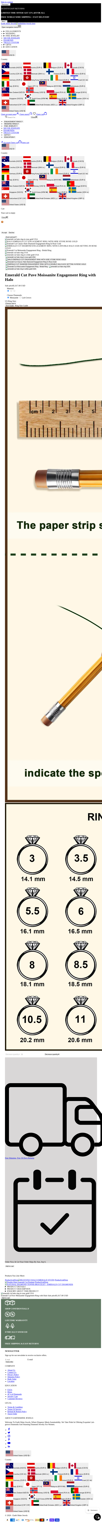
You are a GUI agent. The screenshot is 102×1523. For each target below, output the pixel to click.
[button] (51, 1268)
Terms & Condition (15, 1407)
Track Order (12, 1414)
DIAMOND (8, 40)
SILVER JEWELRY (11, 38)
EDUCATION (11, 47)
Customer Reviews (14, 1399)
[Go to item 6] (59, 267)
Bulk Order (11, 1379)
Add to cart (10, 1266)
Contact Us (11, 1372)
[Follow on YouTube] (8, 1444)
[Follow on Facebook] (8, 1430)
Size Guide (10, 306)
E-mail (30, 1359)
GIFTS (8, 45)
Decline (11, 233)
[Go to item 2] (36, 259)
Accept (4, 233)
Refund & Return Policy (17, 1411)
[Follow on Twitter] (8, 1433)
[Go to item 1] (20, 257)
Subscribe (9, 1362)
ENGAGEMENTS (13, 31)
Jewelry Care (12, 1396)
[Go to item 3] (31, 262)
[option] (12, 65)
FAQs (9, 1390)
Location (10, 1381)
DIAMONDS (8, 130)
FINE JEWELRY (13, 36)
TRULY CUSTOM (11, 42)
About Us (11, 1370)
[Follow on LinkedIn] (8, 1447)
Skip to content (7, 2)
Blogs (9, 1392)
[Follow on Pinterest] (8, 1440)
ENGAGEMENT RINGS (12, 122)
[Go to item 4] (46, 264)
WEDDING (10, 33)
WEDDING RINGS (11, 124)
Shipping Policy (13, 1377)
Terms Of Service (14, 1409)
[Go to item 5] (26, 267)
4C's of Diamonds (14, 1394)
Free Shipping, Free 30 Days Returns (19, 1158)
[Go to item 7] (21, 269)
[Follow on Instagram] (8, 1437)
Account (6, 142)
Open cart (20, 142)
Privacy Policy (13, 1375)
